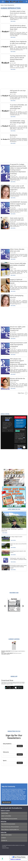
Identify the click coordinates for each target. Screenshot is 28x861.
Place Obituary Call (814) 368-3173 (10, 829)
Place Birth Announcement (8, 824)
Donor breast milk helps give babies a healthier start (18, 265)
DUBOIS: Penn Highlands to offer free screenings (18, 42)
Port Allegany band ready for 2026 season (18, 551)
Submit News (4, 813)
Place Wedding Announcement (9, 818)
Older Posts (21, 393)
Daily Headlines (7, 743)
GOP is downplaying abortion (16, 296)
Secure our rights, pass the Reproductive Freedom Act (17, 328)
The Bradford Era (9, 845)
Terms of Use (22, 845)
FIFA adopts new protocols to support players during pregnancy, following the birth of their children (18, 362)
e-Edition (3, 837)
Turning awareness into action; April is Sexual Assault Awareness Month (18, 58)
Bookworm (13, 135)
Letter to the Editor (6, 816)
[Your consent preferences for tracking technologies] (2, 858)
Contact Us (4, 840)
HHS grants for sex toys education (18, 91)
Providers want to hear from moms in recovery (18, 12)
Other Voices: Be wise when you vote (17, 250)
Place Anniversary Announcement (10, 827)
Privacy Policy (4, 846)
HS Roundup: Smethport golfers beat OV (12, 530)
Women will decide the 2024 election (17, 379)
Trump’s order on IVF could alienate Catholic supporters (17, 187)
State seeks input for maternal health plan (17, 219)
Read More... (13, 21)
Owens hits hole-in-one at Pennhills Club (18, 544)
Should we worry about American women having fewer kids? (18, 27)
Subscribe (20, 746)
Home (2, 5)
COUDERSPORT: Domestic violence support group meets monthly (18, 204)
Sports (4, 760)
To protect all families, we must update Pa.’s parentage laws (18, 106)
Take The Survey (6, 802)
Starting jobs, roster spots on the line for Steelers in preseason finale (18, 559)
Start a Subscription (6, 835)
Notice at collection (16, 859)
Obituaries (6, 752)
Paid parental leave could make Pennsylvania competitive (18, 344)
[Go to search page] (26, 1)
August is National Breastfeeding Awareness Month (18, 281)
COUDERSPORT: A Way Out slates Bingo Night (17, 122)
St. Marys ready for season (16, 536)
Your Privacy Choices (19, 857)
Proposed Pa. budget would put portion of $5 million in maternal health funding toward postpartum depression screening (18, 168)
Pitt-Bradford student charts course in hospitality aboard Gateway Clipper (18, 567)
